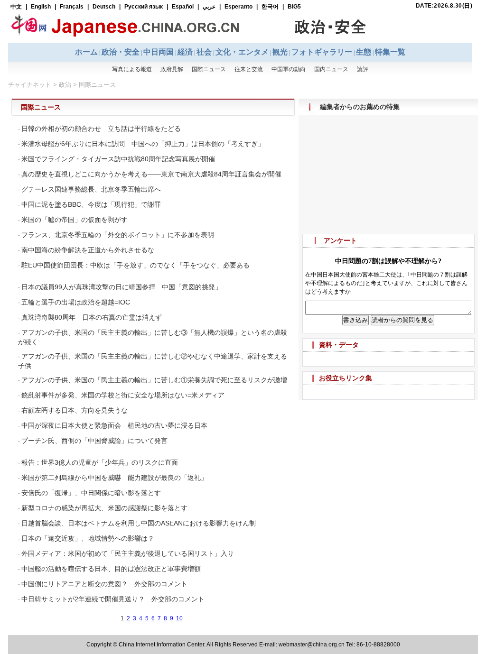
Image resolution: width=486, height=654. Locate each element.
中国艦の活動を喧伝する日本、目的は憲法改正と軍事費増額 (111, 568)
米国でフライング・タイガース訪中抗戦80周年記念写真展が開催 (118, 159)
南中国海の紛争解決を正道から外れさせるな (87, 250)
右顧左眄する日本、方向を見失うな (74, 410)
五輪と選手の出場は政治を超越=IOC (75, 302)
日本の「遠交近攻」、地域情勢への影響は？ (87, 538)
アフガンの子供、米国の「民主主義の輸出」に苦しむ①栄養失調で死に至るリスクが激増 (154, 380)
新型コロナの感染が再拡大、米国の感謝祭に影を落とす (104, 508)
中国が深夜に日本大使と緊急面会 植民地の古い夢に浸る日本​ (114, 425)
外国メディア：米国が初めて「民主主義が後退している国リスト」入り (127, 553)
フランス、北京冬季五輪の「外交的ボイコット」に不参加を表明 (117, 235)
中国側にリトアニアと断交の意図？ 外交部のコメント (104, 584)
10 (179, 618)
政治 (65, 84)
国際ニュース (97, 84)
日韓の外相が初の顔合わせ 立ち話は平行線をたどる (101, 128)
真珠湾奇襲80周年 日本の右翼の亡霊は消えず (91, 317)
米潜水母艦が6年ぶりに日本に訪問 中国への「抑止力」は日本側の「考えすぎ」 (142, 143)
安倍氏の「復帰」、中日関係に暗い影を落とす (91, 493)
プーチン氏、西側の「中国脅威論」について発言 (94, 440)
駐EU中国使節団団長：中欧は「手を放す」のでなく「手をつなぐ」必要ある (135, 265)
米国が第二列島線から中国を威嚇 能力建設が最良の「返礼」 (114, 477)
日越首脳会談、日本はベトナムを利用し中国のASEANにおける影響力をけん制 (138, 523)
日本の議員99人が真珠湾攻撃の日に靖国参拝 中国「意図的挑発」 (121, 287)
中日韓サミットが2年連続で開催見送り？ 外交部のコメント (113, 599)
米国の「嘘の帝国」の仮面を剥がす (74, 219)
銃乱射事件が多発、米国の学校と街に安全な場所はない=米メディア (122, 395)
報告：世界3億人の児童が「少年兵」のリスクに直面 (99, 462)
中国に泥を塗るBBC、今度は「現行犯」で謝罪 (91, 204)
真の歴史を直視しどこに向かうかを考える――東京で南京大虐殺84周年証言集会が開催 (151, 174)
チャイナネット (29, 84)
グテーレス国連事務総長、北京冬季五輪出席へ (91, 189)
